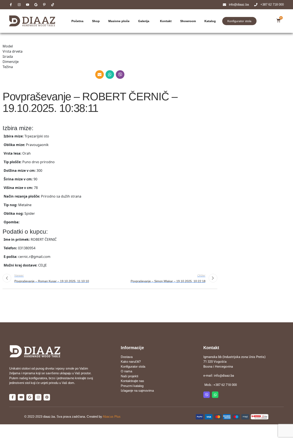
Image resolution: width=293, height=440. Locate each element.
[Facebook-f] (12, 397)
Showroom (188, 21)
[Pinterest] (47, 397)
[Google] (29, 397)
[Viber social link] (120, 74)
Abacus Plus (112, 416)
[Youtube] (21, 397)
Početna (77, 21)
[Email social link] (99, 74)
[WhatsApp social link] (110, 74)
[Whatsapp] (215, 394)
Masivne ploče (119, 21)
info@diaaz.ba (224, 376)
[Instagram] (38, 397)
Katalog (210, 21)
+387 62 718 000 (225, 385)
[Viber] (206, 394)
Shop (96, 21)
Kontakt (166, 21)
